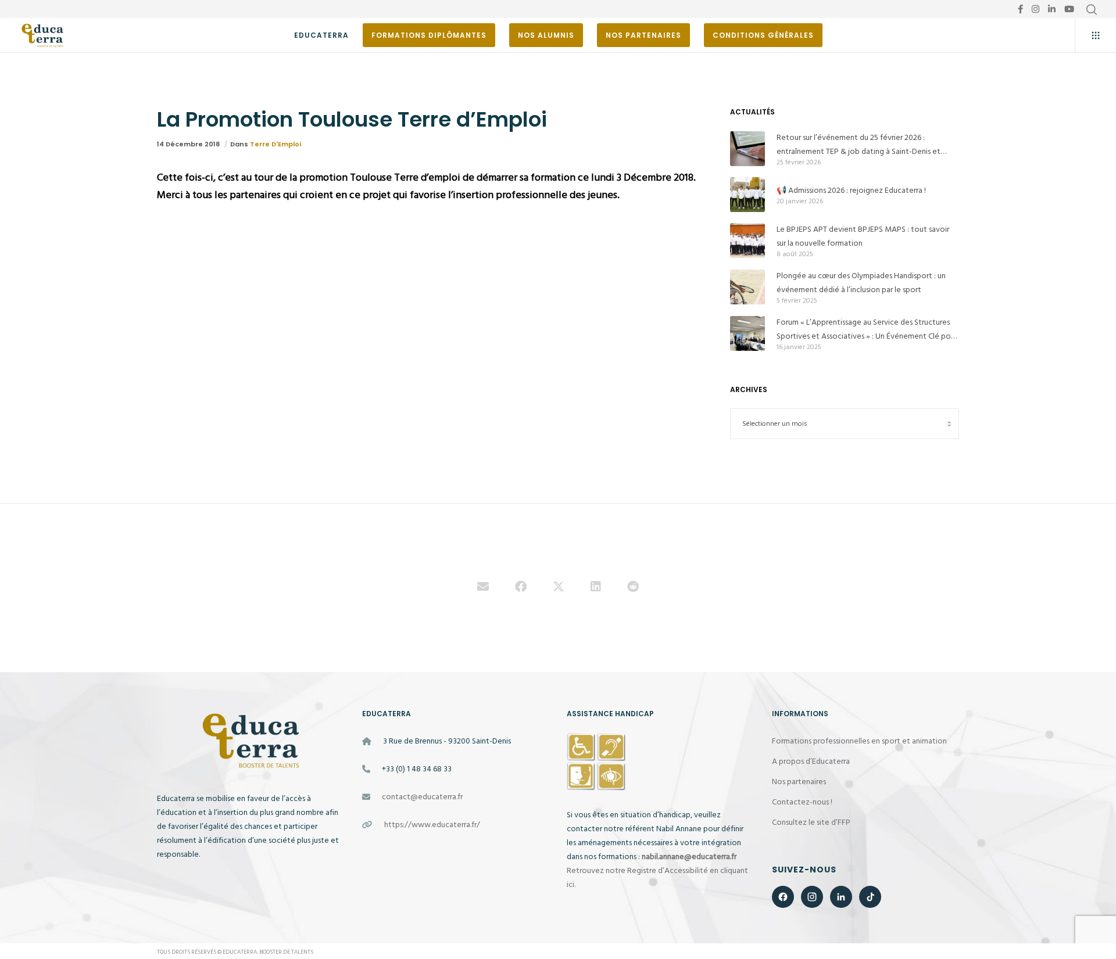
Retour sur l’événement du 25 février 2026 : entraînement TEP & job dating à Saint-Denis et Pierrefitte (858, 145)
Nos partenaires (799, 781)
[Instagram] (1035, 9)
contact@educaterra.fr (422, 796)
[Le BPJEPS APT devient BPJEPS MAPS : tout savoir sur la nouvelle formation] (747, 240)
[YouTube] (1069, 9)
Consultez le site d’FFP (811, 822)
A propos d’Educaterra (811, 761)
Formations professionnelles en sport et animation (859, 741)
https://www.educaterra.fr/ (432, 824)
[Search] (1092, 10)
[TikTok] (870, 897)
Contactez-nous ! (802, 802)
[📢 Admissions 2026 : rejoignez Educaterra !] (747, 194)
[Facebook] (1020, 9)
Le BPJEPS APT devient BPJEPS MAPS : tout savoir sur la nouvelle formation (863, 236)
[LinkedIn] (1052, 9)
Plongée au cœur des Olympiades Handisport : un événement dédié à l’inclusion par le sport (861, 282)
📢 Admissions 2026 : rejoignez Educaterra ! (851, 190)
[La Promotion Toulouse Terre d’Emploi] (483, 588)
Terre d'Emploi (275, 144)
